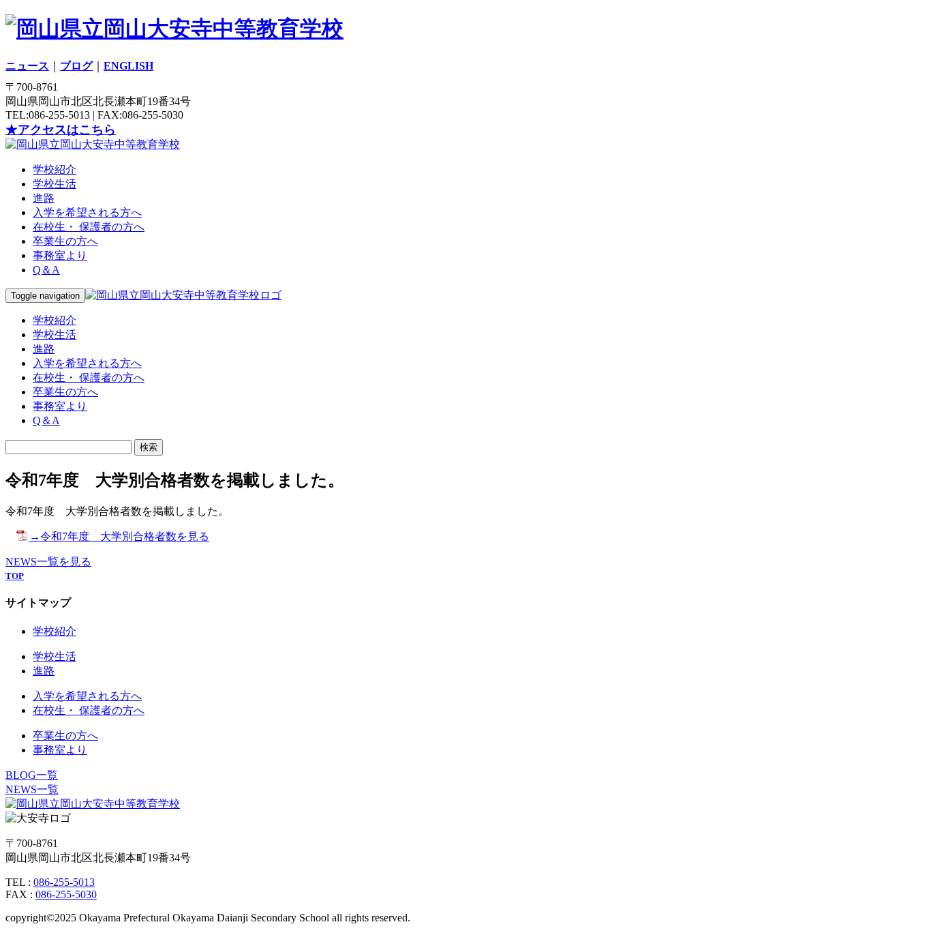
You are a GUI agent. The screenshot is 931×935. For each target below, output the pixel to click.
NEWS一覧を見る (48, 561)
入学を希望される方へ (87, 212)
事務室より (60, 255)
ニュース (27, 66)
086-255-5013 (64, 882)
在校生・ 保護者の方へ (88, 227)
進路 (44, 198)
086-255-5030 (66, 894)
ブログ (76, 66)
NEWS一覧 (32, 789)
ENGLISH (128, 66)
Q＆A (46, 270)
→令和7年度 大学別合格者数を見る (119, 536)
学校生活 (54, 184)
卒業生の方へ (65, 241)
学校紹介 (54, 169)
